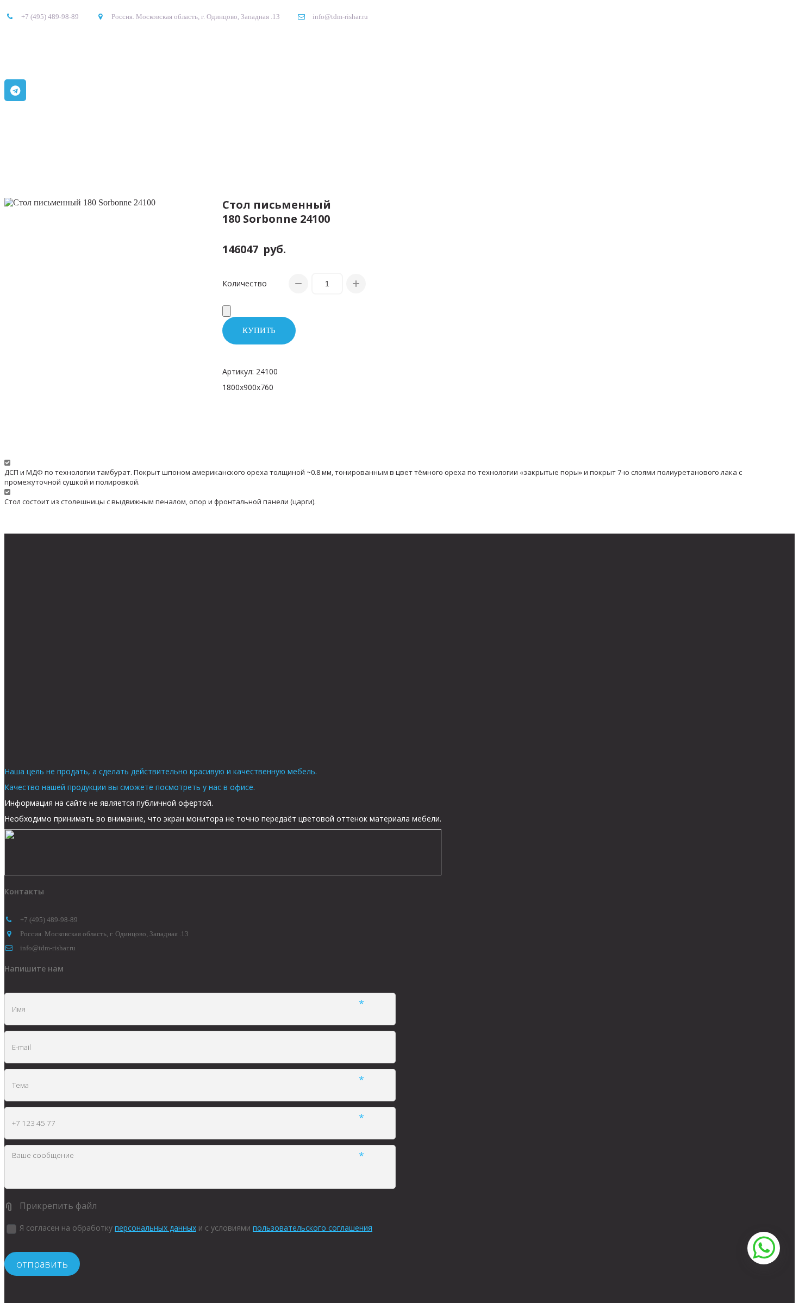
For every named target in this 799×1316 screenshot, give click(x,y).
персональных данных (155, 1228)
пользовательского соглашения (312, 1228)
